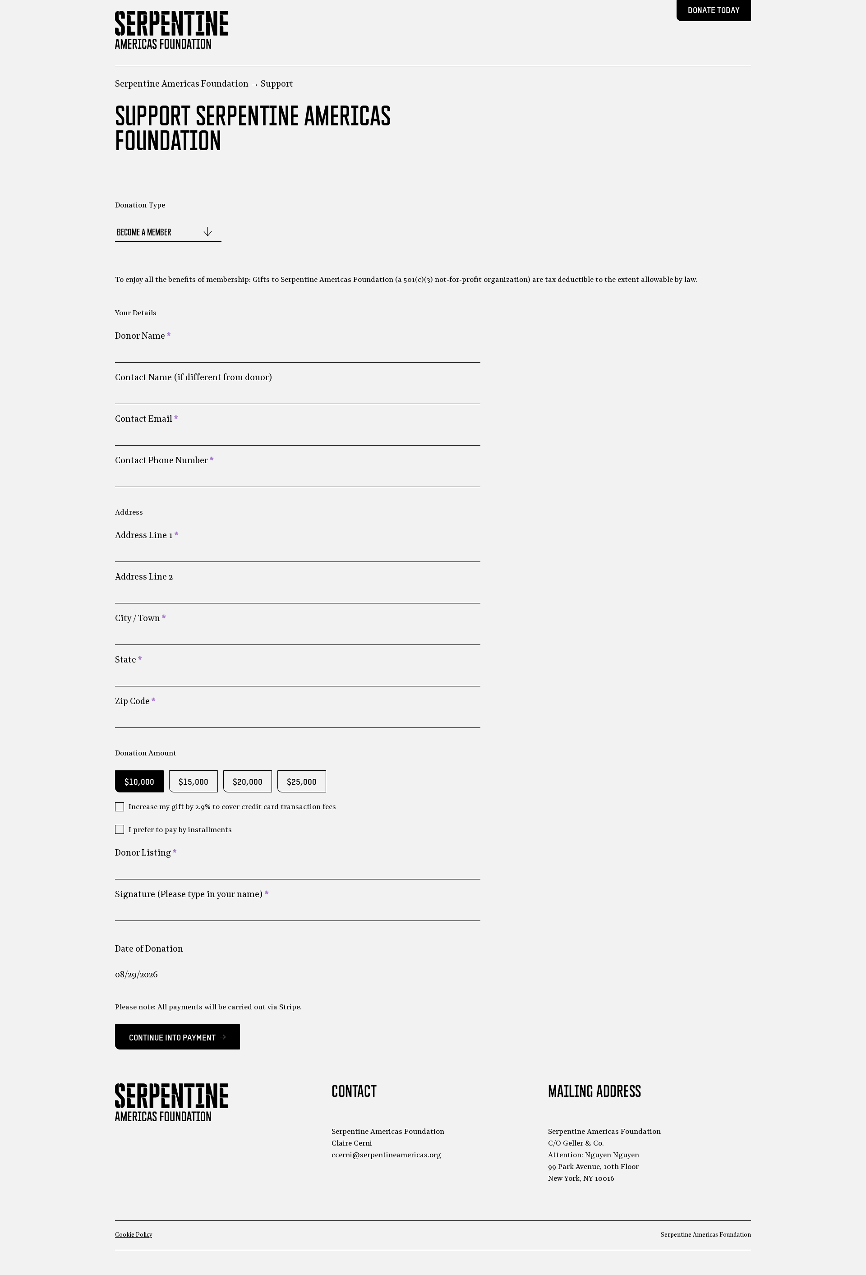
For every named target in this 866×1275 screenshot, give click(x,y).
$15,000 (193, 782)
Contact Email (146, 419)
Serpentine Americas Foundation (182, 84)
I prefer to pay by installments (180, 830)
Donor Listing (145, 853)
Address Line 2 (144, 577)
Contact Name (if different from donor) (193, 378)
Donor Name (142, 336)
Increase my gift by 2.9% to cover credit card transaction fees (232, 807)
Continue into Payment (177, 1037)
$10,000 (139, 782)
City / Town (140, 619)
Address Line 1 (146, 536)
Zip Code (135, 702)
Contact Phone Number (164, 461)
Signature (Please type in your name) (191, 895)
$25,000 (302, 782)
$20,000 (248, 782)
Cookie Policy (133, 1235)
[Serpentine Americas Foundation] (171, 30)
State (128, 660)
